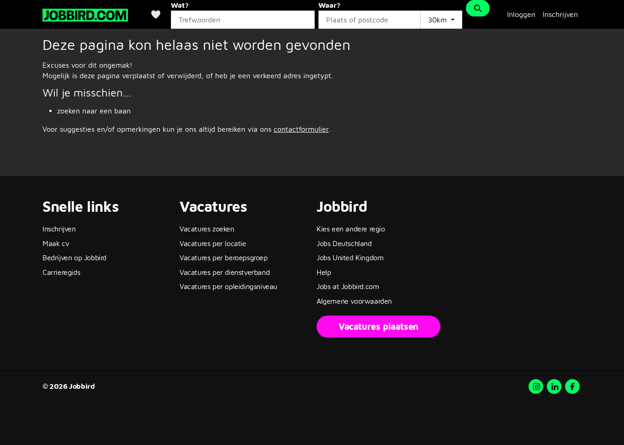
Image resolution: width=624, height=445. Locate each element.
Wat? (180, 5)
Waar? (329, 5)
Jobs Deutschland (344, 243)
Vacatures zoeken (207, 229)
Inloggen (521, 14)
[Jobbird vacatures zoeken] (85, 14)
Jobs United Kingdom (350, 257)
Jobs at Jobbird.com (348, 286)
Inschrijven (560, 14)
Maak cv (55, 243)
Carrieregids (61, 272)
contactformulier (301, 129)
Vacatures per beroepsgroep (224, 257)
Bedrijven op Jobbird (74, 257)
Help (324, 272)
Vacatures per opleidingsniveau (228, 286)
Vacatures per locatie (213, 243)
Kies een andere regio (351, 229)
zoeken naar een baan (94, 111)
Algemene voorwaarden (354, 301)
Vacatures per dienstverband (225, 272)
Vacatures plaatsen (378, 326)
